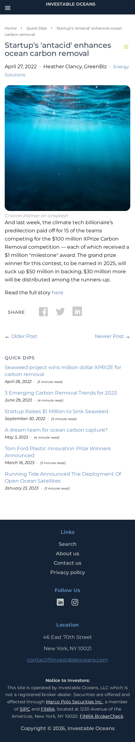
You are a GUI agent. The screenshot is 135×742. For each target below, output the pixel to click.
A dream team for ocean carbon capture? (56, 430)
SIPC (25, 709)
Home (11, 28)
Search (68, 544)
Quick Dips (36, 28)
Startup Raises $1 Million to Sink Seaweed (56, 411)
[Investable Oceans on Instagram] (74, 603)
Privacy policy (67, 572)
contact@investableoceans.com (67, 660)
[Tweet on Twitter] (60, 314)
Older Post (24, 336)
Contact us (67, 563)
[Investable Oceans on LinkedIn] (60, 603)
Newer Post (109, 336)
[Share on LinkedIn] (77, 314)
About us (67, 553)
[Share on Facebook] (43, 314)
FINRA (48, 709)
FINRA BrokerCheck (101, 716)
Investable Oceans (91, 728)
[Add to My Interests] (127, 45)
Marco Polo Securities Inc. (74, 702)
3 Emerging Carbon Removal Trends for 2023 (61, 393)
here (57, 293)
